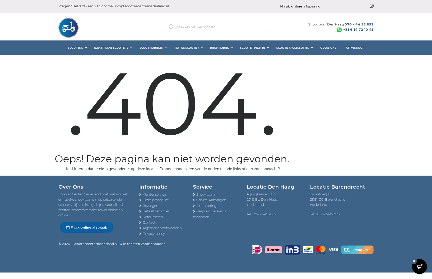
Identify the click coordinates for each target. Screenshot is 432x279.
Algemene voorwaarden (162, 228)
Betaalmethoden (156, 211)
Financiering (206, 205)
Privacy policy (153, 233)
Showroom (205, 194)
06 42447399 (328, 214)
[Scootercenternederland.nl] (68, 27)
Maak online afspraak (88, 227)
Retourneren (152, 217)
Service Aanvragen (211, 200)
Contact (149, 222)
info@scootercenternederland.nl (142, 6)
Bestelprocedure (155, 200)
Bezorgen (150, 205)
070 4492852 (265, 214)
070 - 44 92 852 (91, 6)
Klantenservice (154, 194)
